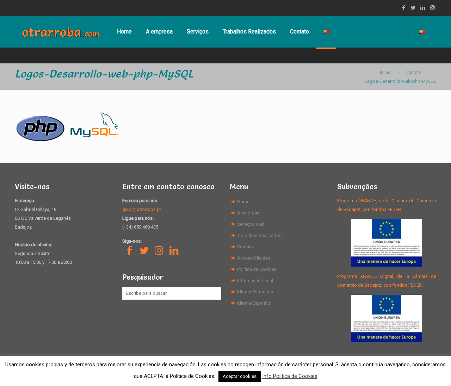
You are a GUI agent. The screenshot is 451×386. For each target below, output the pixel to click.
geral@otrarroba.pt (141, 209)
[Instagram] (432, 8)
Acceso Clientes (253, 258)
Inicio (385, 72)
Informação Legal (255, 280)
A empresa (248, 213)
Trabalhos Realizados (259, 235)
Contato (414, 72)
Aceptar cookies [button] (240, 376)
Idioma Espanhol (254, 303)
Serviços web (251, 224)
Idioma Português (255, 291)
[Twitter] (413, 8)
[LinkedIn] (423, 8)
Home (243, 201)
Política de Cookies (256, 269)
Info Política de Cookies (289, 376)
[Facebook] (404, 8)
